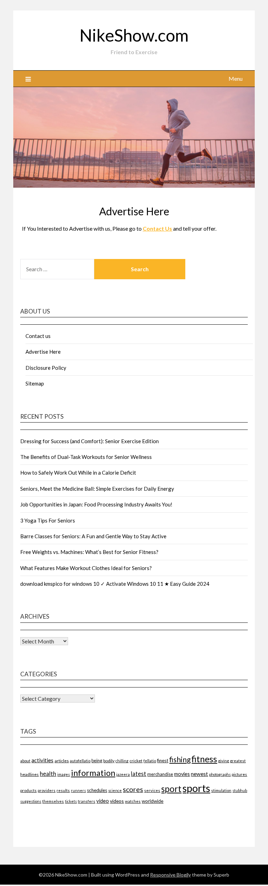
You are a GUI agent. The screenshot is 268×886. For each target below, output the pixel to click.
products (28, 790)
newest (199, 774)
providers (46, 790)
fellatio (149, 760)
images (63, 774)
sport (171, 789)
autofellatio (80, 760)
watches (133, 801)
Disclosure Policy (45, 368)
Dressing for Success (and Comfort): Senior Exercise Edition (89, 441)
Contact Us (157, 228)
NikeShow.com (134, 35)
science (115, 790)
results (63, 790)
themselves (53, 801)
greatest (238, 760)
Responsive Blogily (170, 875)
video (102, 801)
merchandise (160, 774)
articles (61, 760)
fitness (204, 759)
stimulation (221, 790)
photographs (220, 774)
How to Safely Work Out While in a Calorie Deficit (78, 472)
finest (162, 760)
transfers (86, 801)
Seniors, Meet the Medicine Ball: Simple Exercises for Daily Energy (97, 488)
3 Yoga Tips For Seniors (47, 520)
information (93, 773)
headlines (29, 774)
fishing (180, 759)
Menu (236, 78)
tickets (71, 801)
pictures (239, 774)
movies (182, 774)
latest (138, 773)
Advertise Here (43, 351)
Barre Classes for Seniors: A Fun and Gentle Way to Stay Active (93, 536)
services (152, 790)
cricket (135, 760)
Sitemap (34, 383)
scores (133, 789)
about (25, 760)
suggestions (30, 801)
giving (223, 760)
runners (78, 790)
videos (117, 801)
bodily (108, 760)
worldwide (152, 801)
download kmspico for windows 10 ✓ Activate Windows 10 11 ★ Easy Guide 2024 (114, 584)
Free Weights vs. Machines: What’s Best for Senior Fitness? (89, 552)
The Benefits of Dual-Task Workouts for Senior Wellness (86, 457)
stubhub (239, 790)
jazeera (123, 774)
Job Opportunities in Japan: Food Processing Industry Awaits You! (96, 504)
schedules (97, 790)
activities (42, 760)
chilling (122, 760)
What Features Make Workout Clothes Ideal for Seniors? (86, 568)
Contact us (38, 336)
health (48, 773)
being (96, 760)
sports (196, 788)
